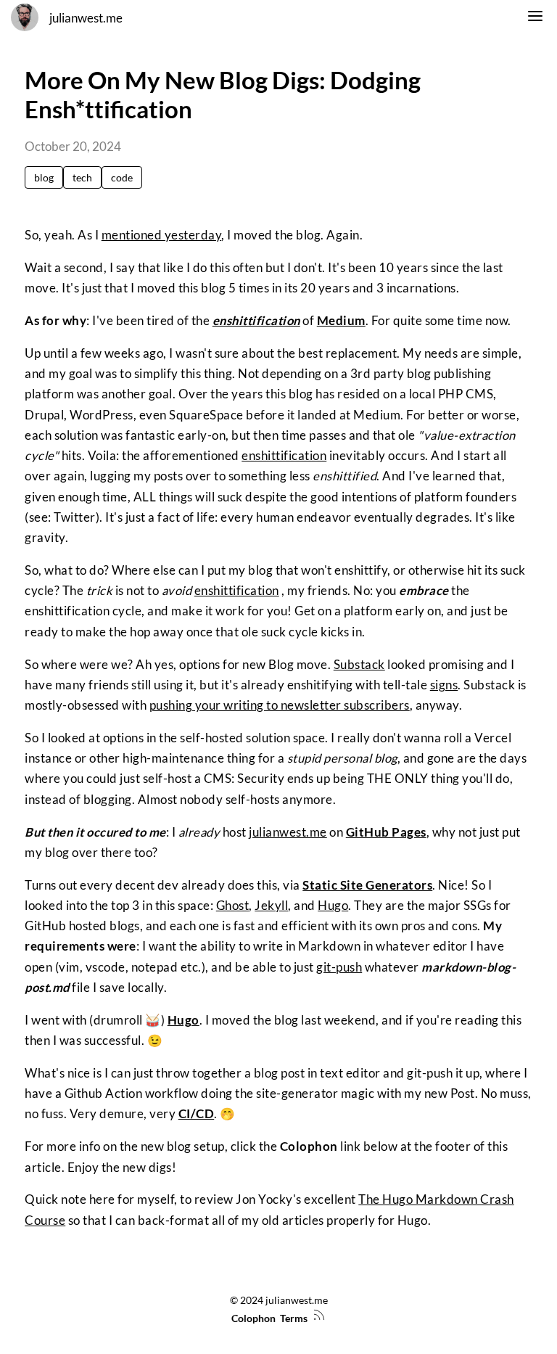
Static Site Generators (367, 885)
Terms (294, 1318)
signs (444, 685)
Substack (359, 664)
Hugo (333, 905)
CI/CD (196, 1114)
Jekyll (271, 905)
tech (82, 177)
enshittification (256, 320)
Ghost (232, 905)
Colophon (253, 1318)
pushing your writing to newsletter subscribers (279, 705)
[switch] (535, 18)
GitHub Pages (386, 832)
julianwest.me (86, 18)
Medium (341, 320)
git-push (339, 967)
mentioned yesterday (162, 235)
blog (44, 177)
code (122, 177)
